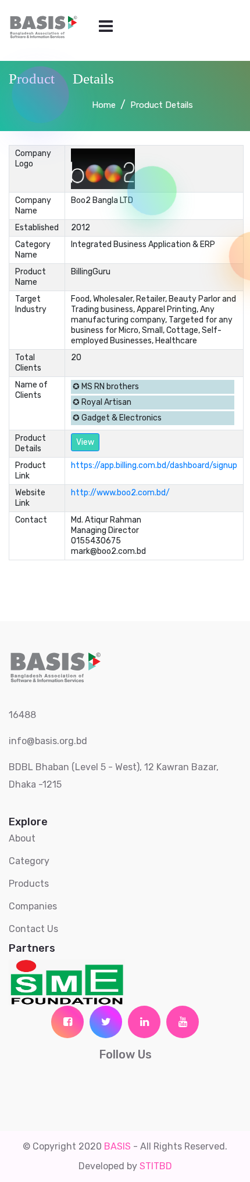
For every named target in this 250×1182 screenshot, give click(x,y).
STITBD (156, 1166)
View (85, 442)
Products (29, 883)
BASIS (117, 1146)
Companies (33, 906)
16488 (22, 714)
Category (29, 860)
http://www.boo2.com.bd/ (120, 493)
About (22, 838)
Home (104, 105)
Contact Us (33, 928)
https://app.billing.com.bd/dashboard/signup (154, 465)
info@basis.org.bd (48, 740)
